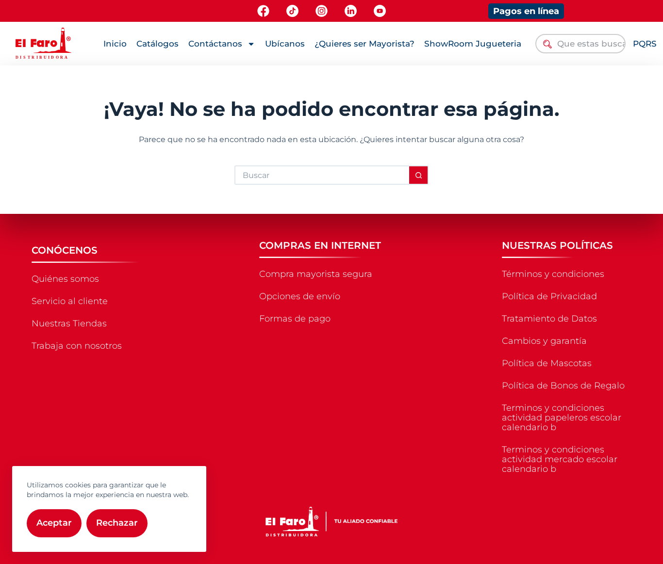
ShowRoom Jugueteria (472, 43)
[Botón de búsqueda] (419, 175)
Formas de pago (295, 318)
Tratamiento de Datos (549, 318)
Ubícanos (285, 43)
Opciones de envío (299, 296)
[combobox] (580, 43)
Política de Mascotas (547, 363)
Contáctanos (215, 43)
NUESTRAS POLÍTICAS (557, 245)
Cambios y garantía (544, 341)
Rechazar (117, 522)
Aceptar (54, 522)
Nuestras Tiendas (69, 323)
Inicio (115, 43)
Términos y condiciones (553, 274)
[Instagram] (321, 11)
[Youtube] (380, 11)
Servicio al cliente (70, 301)
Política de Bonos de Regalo (563, 385)
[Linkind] (351, 11)
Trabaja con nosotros (77, 345)
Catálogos (157, 43)
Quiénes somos (65, 279)
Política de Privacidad (549, 296)
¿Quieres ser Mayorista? (364, 43)
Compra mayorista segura (315, 274)
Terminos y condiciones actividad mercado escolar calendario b (559, 459)
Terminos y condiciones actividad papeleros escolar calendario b (561, 418)
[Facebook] (263, 11)
